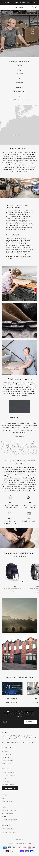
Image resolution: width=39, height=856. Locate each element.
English (18, 839)
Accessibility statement (9, 819)
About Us (5, 751)
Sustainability (6, 754)
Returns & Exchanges (9, 775)
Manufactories (7, 763)
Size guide (5, 781)
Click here (12, 832)
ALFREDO (13, 586)
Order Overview (7, 801)
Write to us (10, 828)
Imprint (4, 816)
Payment (5, 778)
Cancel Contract (10, 788)
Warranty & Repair (8, 784)
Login (3, 798)
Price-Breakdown (7, 760)
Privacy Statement (8, 813)
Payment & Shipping (8, 772)
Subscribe (30, 722)
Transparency (6, 757)
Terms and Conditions (9, 810)
